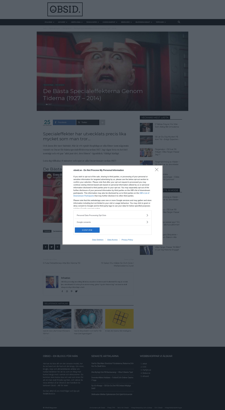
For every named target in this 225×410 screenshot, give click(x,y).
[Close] (157, 170)
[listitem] (112, 215)
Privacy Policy (127, 240)
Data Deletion (97, 240)
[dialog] (112, 205)
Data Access (112, 240)
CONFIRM (87, 230)
